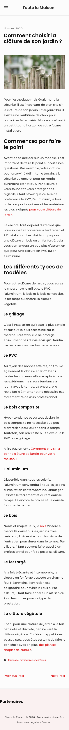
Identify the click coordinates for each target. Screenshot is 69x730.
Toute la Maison (38, 8)
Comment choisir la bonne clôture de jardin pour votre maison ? (32, 454)
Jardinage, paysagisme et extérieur (27, 660)
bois (43, 526)
